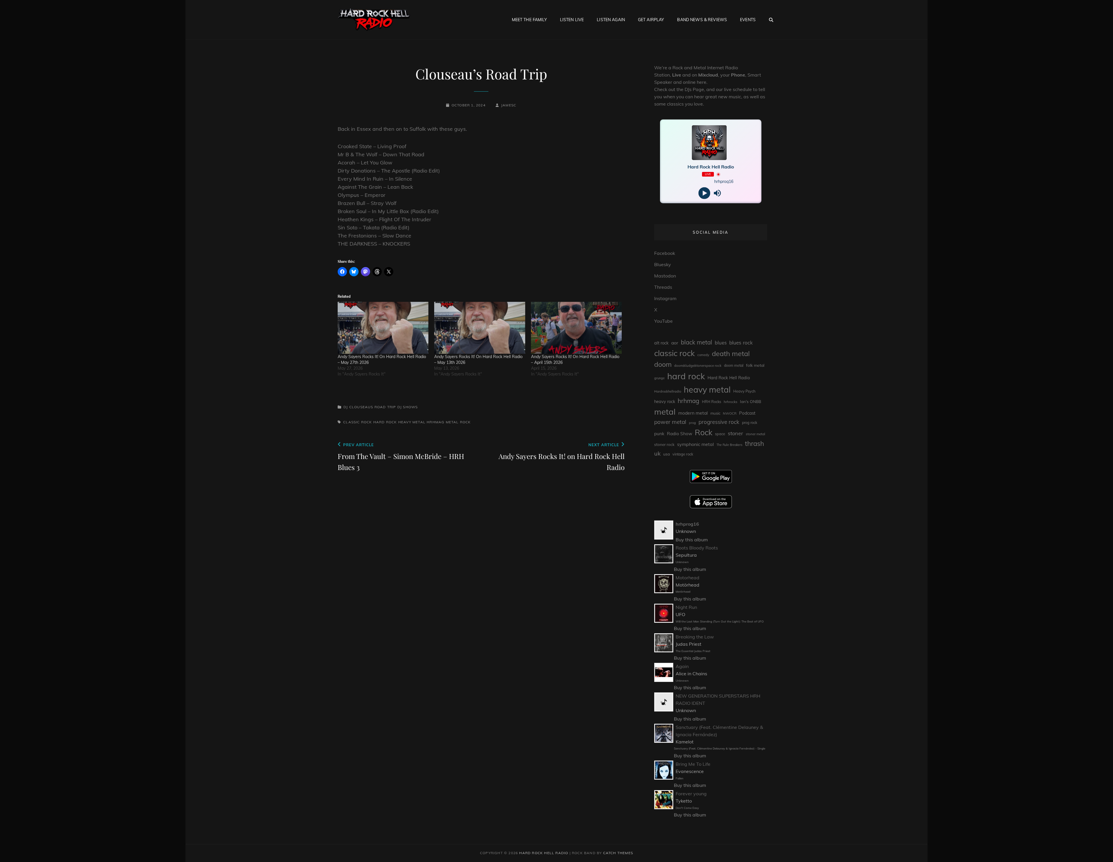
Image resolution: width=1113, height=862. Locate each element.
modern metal (693, 413)
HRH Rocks (711, 402)
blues (721, 343)
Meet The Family (529, 19)
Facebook (664, 253)
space (720, 433)
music (715, 413)
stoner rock (664, 444)
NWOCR (729, 413)
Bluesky (662, 264)
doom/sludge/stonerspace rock (697, 365)
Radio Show (679, 433)
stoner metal (755, 434)
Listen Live (572, 19)
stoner (735, 433)
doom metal (733, 365)
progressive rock (719, 421)
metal (452, 422)
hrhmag (435, 422)
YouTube (663, 321)
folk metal (755, 365)
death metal (731, 353)
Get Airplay (651, 19)
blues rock (741, 343)
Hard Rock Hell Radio (729, 377)
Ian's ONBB (750, 401)
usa (666, 453)
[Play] (704, 193)
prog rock (749, 422)
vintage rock (682, 454)
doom (663, 364)
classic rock (357, 422)
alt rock (661, 343)
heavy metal (411, 422)
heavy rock (664, 401)
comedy (703, 355)
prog (692, 423)
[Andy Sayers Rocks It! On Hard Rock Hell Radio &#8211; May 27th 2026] (383, 328)
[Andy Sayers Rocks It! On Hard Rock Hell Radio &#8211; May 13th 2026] (479, 328)
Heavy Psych (744, 391)
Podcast (747, 413)
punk (659, 433)
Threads (663, 287)
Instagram (665, 298)
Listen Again (611, 19)
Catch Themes (618, 853)
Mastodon (665, 276)
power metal (670, 421)
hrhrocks (730, 402)
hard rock (385, 422)
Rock (465, 422)
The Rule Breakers (729, 445)
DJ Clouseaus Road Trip (369, 407)
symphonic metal (695, 444)
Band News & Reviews (702, 19)
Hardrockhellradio (667, 391)
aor (674, 343)
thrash (754, 443)
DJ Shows (407, 407)
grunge (659, 378)
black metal (696, 342)
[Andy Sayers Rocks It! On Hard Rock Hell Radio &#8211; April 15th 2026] (576, 328)
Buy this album (692, 539)
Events (748, 19)
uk (657, 453)
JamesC (508, 105)
